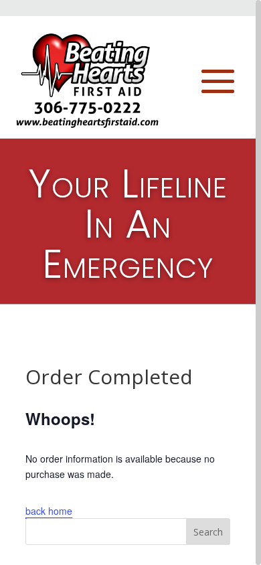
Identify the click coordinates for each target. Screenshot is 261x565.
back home (48, 510)
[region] (130, 282)
